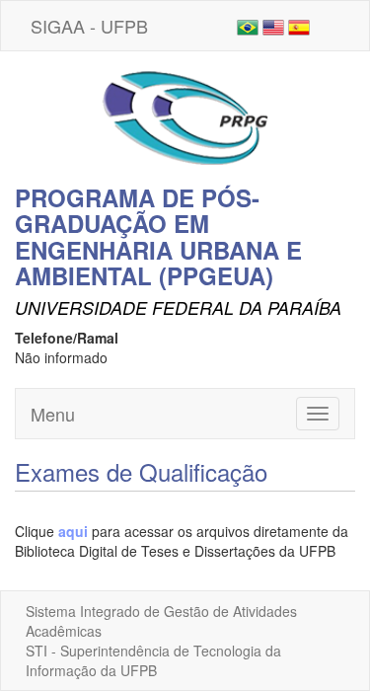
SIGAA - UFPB (89, 25)
